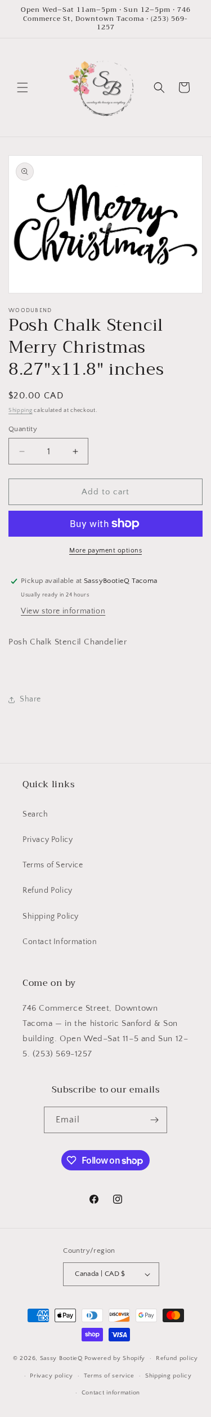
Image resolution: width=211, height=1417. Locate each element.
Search (35, 814)
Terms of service (109, 1375)
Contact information (111, 1392)
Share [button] (30, 699)
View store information (63, 611)
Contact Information (60, 941)
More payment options (105, 550)
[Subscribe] (154, 1120)
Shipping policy (168, 1375)
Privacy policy (51, 1375)
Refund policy (177, 1358)
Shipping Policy (51, 916)
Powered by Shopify (115, 1358)
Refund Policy (48, 890)
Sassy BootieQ (61, 1358)
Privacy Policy (48, 839)
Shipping (20, 410)
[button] (22, 87)
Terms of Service (53, 865)
